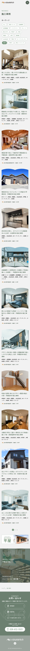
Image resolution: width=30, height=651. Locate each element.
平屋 (12, 39)
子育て (10, 43)
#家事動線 (18, 275)
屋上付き (5, 32)
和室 (19, 32)
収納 (4, 43)
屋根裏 (17, 35)
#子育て (13, 120)
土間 (11, 35)
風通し (5, 35)
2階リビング (12, 24)
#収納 (11, 79)
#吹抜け (4, 77)
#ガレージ (4, 197)
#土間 (17, 77)
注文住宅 (5, 39)
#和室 (8, 77)
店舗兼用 (21, 24)
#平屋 (18, 158)
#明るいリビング (20, 120)
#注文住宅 (22, 77)
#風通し (13, 77)
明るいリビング (20, 43)
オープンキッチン (21, 39)
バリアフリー (14, 28)
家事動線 (5, 28)
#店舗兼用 (11, 275)
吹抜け (13, 32)
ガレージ (24, 28)
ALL (4, 24)
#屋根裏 (14, 119)
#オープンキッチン (17, 236)
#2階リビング (5, 275)
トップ (3, 588)
